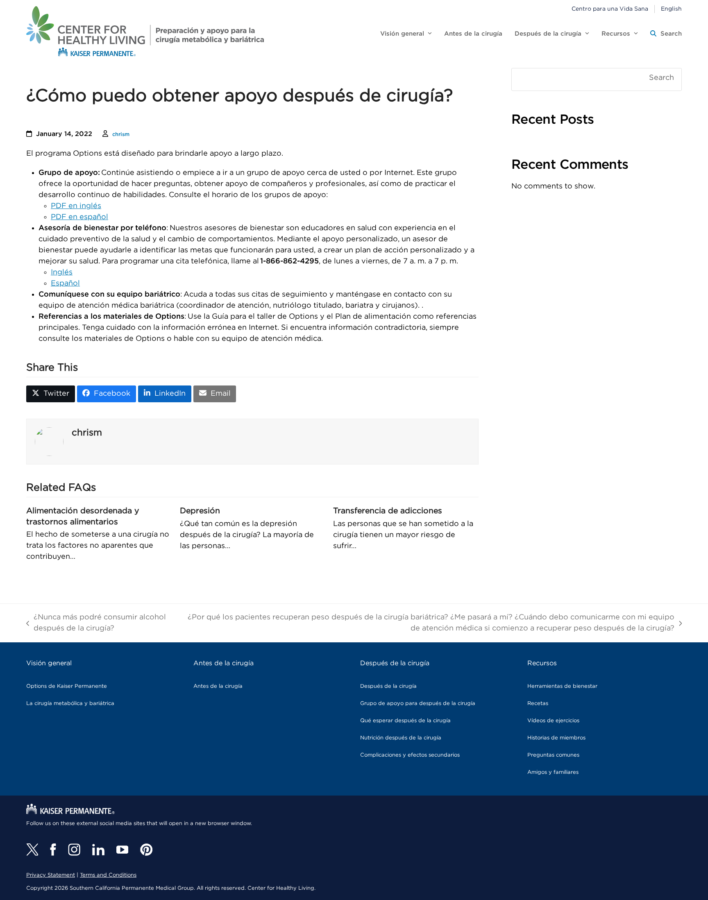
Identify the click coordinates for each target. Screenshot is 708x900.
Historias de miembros (556, 738)
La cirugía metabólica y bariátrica (70, 703)
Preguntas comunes (553, 755)
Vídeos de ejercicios (553, 720)
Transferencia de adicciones (387, 511)
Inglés (62, 272)
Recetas (537, 703)
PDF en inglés (76, 206)
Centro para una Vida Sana (610, 9)
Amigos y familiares (553, 772)
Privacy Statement (50, 875)
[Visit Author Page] (49, 441)
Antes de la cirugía (218, 686)
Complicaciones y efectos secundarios (410, 755)
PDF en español (79, 217)
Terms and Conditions (108, 875)
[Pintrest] (146, 849)
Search (661, 78)
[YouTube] (122, 849)
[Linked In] (98, 849)
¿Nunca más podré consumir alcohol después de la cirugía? (96, 624)
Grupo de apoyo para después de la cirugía (417, 703)
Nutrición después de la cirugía (400, 738)
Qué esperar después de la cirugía (405, 720)
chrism (120, 134)
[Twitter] (32, 849)
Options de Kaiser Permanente (66, 686)
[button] (666, 34)
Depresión (200, 511)
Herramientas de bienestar (562, 686)
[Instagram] (74, 849)
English (671, 9)
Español (65, 283)
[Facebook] (53, 849)
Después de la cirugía (388, 686)
